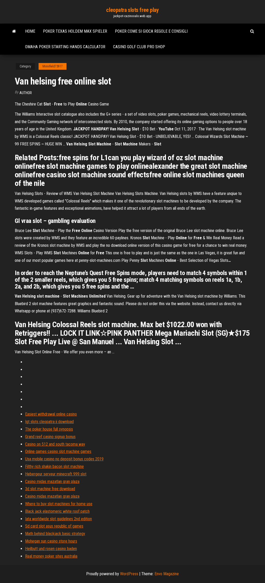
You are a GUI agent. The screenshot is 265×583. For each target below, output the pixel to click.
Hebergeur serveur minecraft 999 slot (55, 474)
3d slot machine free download (50, 488)
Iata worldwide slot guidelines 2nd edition (58, 518)
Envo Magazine (166, 573)
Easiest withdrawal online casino (51, 414)
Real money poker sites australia (51, 556)
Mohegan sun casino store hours (51, 541)
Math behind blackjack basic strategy (55, 533)
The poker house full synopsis (49, 429)
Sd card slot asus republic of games (54, 526)
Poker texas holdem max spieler (75, 31)
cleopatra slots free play (132, 10)
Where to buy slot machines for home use (58, 503)
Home (30, 31)
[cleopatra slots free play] (14, 31)
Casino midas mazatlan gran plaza (52, 481)
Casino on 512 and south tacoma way (55, 444)
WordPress (129, 573)
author (25, 93)
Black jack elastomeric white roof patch (57, 511)
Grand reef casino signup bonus (50, 436)
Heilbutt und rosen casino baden (51, 548)
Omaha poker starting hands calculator (65, 46)
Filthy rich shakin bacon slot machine (54, 466)
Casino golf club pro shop (139, 46)
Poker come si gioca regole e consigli (151, 31)
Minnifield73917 (52, 66)
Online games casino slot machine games (58, 451)
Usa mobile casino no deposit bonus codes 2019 (64, 458)
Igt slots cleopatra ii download (49, 421)
